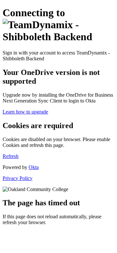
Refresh (11, 156)
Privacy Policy (17, 178)
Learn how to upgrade (25, 111)
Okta (34, 167)
